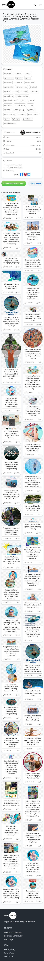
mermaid (34, 91)
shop (29, 78)
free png (17, 119)
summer (19, 82)
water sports (22, 87)
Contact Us (8, 956)
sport (8, 110)
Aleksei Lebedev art (33, 132)
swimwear (30, 82)
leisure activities (22, 96)
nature (18, 73)
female (8, 73)
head (8, 91)
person (27, 73)
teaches (9, 82)
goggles (22, 114)
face (16, 91)
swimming (9, 78)
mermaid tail (10, 114)
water (20, 78)
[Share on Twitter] (28, 174)
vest (7, 119)
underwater (21, 105)
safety (24, 91)
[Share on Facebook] (21, 174)
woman (31, 101)
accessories (34, 114)
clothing (9, 105)
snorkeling (10, 87)
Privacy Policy (9, 949)
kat (23, 101)
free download (11, 123)
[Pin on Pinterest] (25, 174)
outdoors (9, 96)
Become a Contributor (13, 936)
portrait (31, 110)
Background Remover (13, 932)
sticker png (28, 119)
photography (19, 110)
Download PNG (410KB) (14, 183)
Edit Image (36, 183)
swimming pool (11, 101)
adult (34, 87)
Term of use (9, 953)
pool (31, 105)
